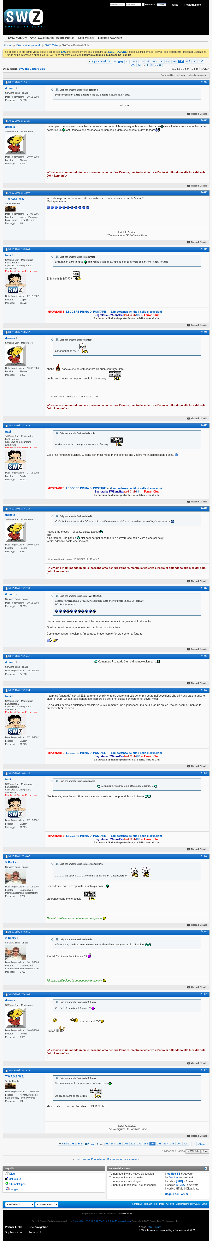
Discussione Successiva (122, 1159)
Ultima (154, 65)
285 (148, 61)
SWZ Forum (154, 1227)
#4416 (204, 425)
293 (168, 61)
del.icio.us (15, 1178)
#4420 (204, 690)
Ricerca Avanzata (110, 37)
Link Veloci (86, 37)
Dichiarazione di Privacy (188, 1204)
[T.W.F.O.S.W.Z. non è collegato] (10, 209)
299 (133, 64)
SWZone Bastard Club (32, 69)
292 (161, 61)
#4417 (204, 508)
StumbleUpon (17, 1184)
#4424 (204, 994)
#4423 (204, 931)
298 (201, 61)
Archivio (170, 1204)
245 (141, 61)
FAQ (32, 37)
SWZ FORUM (17, 37)
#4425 (204, 1070)
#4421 (204, 773)
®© (118, 315)
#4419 (204, 656)
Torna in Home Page (154, 1204)
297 (194, 61)
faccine (173, 1177)
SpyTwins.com (14, 1232)
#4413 (204, 192)
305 (139, 64)
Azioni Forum (65, 37)
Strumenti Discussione (172, 75)
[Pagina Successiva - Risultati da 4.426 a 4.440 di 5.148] (147, 65)
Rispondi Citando (199, 114)
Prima (120, 62)
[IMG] (179, 1181)
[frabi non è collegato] (15, 283)
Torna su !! (35, 1232)
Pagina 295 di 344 (101, 61)
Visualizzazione (196, 75)
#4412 (204, 120)
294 (174, 61)
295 (181, 61)
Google (13, 1189)
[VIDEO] (181, 1184)
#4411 (204, 82)
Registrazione (192, 4)
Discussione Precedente (90, 1159)
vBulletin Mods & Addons (118, 1221)
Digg (12, 1173)
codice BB (173, 1173)
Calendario (46, 37)
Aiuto (175, 4)
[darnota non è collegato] (15, 144)
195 (135, 61)
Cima (205, 1151)
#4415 (204, 332)
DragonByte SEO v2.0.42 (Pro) (88, 1221)
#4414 (204, 249)
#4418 (204, 588)
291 (155, 61)
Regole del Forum (176, 1194)
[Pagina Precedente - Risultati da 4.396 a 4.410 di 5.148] (127, 62)
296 (188, 61)
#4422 (204, 856)
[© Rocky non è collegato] (15, 876)
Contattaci (137, 1204)
